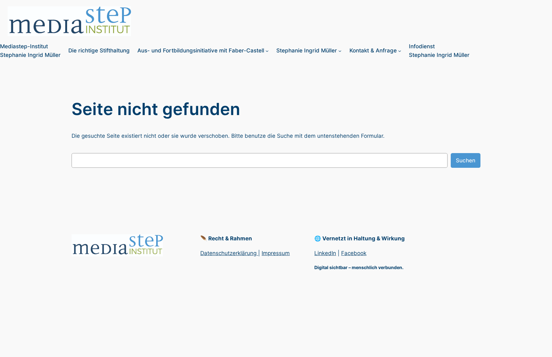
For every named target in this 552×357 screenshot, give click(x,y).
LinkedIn (325, 253)
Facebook (353, 253)
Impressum (276, 253)
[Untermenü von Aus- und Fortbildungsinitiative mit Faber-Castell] (267, 50)
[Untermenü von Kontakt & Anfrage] (399, 50)
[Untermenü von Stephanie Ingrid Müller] (339, 50)
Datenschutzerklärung (229, 253)
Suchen (465, 160)
